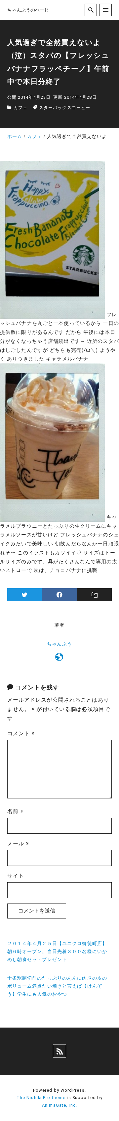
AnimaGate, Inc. (59, 1105)
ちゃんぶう (59, 644)
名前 (15, 811)
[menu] (105, 10)
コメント (21, 733)
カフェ (20, 107)
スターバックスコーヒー (64, 107)
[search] (91, 10)
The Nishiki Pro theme (41, 1097)
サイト (15, 876)
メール (18, 843)
